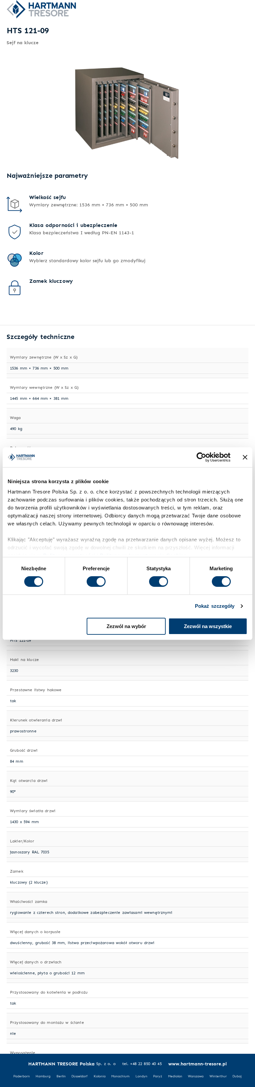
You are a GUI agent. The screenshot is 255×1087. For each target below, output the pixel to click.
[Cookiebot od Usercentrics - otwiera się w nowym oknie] (201, 457)
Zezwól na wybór (126, 626)
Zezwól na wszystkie (208, 626)
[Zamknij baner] (245, 457)
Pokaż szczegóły (215, 606)
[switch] (96, 581)
